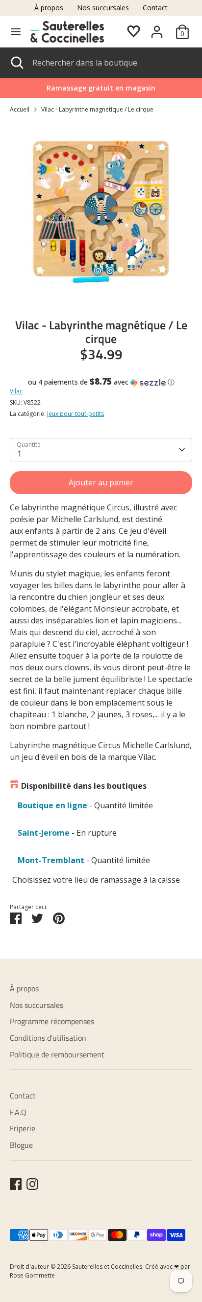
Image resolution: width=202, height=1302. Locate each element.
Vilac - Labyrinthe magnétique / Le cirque (97, 109)
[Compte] (157, 28)
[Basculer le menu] (15, 32)
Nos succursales (103, 7)
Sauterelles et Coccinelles (107, 1266)
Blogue (21, 1145)
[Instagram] (32, 1184)
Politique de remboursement (57, 1054)
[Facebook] (16, 1184)
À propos (48, 7)
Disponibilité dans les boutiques (84, 785)
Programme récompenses (52, 1021)
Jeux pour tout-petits (75, 414)
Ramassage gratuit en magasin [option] (101, 87)
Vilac (16, 391)
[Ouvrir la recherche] (16, 62)
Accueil (19, 109)
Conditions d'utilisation (48, 1038)
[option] (101, 212)
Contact (155, 7)
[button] (101, 382)
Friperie (22, 1128)
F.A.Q (18, 1112)
